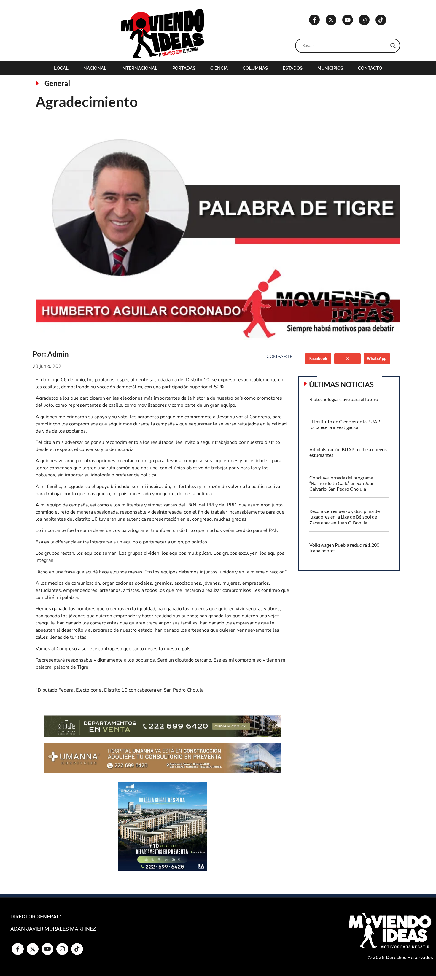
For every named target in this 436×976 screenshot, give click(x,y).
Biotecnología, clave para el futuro (343, 399)
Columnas (255, 68)
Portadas (183, 68)
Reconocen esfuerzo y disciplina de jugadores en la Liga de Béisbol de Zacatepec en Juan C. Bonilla (344, 516)
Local (61, 68)
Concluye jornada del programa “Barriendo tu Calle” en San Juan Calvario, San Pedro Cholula (342, 483)
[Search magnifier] (393, 46)
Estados (293, 68)
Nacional (94, 68)
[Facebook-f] (314, 20)
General (57, 83)
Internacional (139, 68)
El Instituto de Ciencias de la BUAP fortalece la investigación (344, 424)
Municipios (330, 68)
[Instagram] (364, 20)
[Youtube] (347, 20)
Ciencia (219, 68)
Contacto (370, 68)
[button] (318, 358)
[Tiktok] (380, 20)
